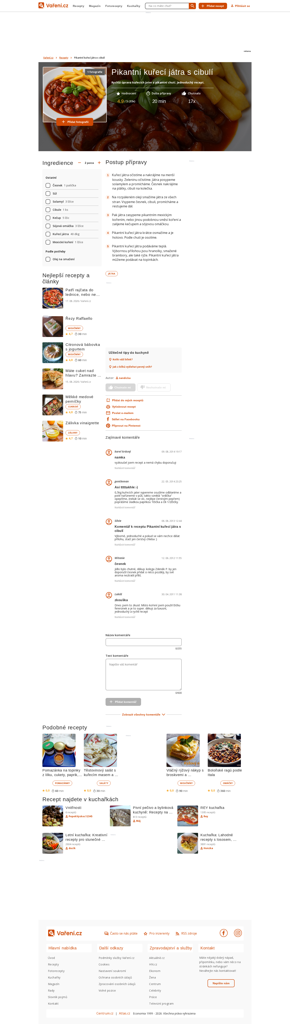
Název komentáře (118, 635)
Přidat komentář (125, 701)
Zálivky (72, 432)
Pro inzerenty (159, 933)
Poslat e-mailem (122, 413)
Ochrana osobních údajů (115, 977)
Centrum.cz (104, 1013)
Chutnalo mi (122, 387)
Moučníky (74, 328)
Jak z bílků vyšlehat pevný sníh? (132, 366)
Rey (206, 816)
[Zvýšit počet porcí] (99, 163)
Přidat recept (215, 6)
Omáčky (228, 783)
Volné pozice (107, 990)
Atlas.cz (124, 1013)
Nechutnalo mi (156, 387)
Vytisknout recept (124, 406)
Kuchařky (133, 6)
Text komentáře (117, 656)
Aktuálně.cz (157, 958)
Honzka (208, 848)
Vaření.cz (48, 57)
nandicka (125, 378)
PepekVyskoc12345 (80, 816)
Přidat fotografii (78, 121)
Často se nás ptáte (124, 933)
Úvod (51, 958)
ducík (72, 848)
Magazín (95, 6)
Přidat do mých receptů (127, 400)
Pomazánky (62, 783)
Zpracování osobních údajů (117, 984)
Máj (138, 821)
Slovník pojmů (57, 997)
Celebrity (155, 990)
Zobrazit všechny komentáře (141, 714)
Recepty (78, 6)
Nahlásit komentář (125, 468)
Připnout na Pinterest (126, 425)
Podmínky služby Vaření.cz (117, 958)
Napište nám (221, 983)
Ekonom (154, 971)
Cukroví (73, 406)
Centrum (155, 984)
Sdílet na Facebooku (126, 419)
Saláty (103, 783)
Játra (111, 273)
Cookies (104, 964)
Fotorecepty (113, 6)
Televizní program (161, 1003)
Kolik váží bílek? (123, 359)
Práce (153, 997)
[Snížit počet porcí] (79, 163)
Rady (51, 990)
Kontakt (53, 1003)
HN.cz (153, 964)
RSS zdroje (189, 933)
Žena (152, 977)
